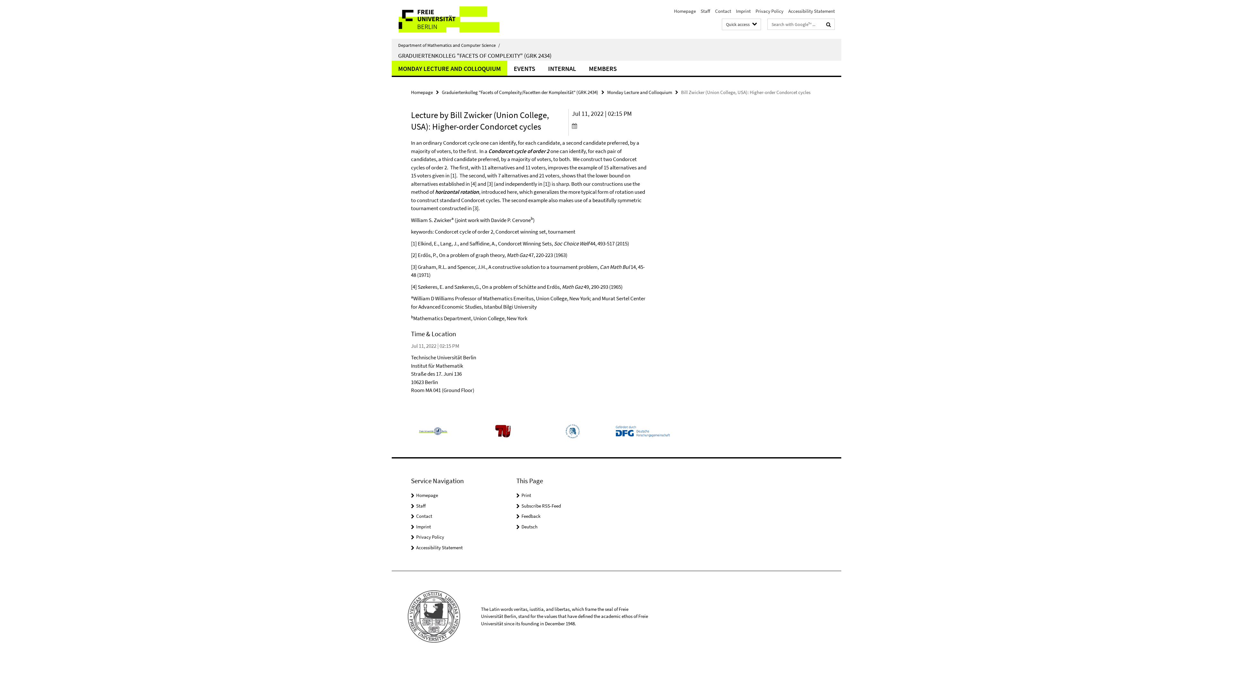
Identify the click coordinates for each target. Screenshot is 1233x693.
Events (524, 68)
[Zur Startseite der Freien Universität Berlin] (445, 19)
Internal (562, 68)
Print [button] (526, 495)
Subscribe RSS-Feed (541, 506)
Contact (723, 11)
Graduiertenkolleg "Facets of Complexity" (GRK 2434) (475, 55)
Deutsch (529, 527)
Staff (705, 11)
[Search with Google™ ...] (829, 24)
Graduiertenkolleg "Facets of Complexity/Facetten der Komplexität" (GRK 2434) (520, 92)
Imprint (743, 11)
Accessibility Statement (811, 11)
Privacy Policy (769, 11)
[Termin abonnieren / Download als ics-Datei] (609, 125)
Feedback (530, 516)
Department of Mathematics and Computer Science (449, 45)
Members (603, 68)
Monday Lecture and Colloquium (449, 68)
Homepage (685, 11)
